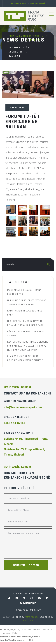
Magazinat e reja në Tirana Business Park (24, 292)
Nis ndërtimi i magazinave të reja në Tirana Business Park (25, 323)
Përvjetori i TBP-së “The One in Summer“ (26, 333)
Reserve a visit (19, 3)
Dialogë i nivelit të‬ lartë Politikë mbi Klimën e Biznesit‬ (25, 358)
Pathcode (28, 620)
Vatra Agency (31, 617)
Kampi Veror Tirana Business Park (24, 312)
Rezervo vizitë (37, 3)
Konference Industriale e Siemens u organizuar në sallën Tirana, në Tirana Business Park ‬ (27, 346)
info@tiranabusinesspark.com (23, 407)
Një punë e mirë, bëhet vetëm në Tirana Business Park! (27, 302)
